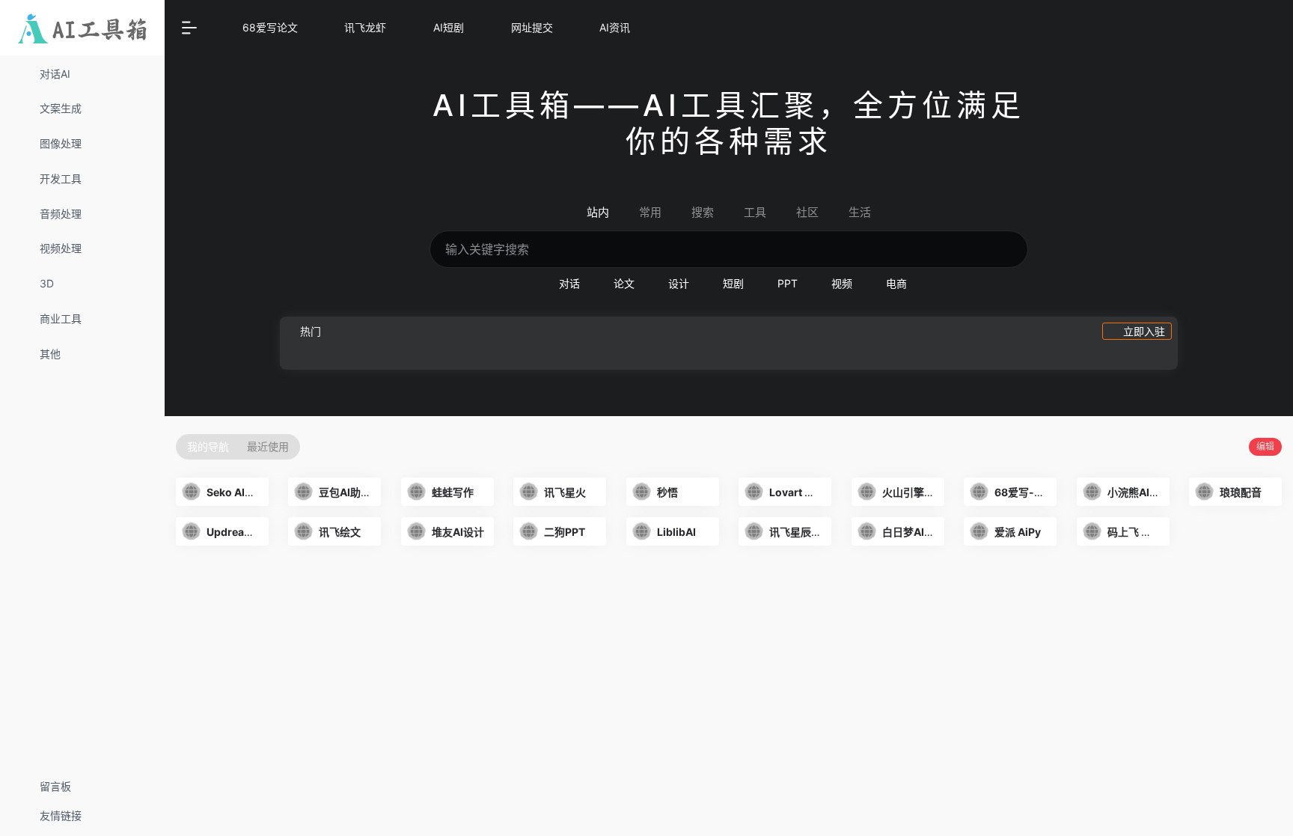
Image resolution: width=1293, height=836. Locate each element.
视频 (841, 283)
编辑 (1265, 446)
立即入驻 (1144, 331)
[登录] (1239, 28)
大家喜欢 (316, 570)
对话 (569, 283)
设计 (678, 283)
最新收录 (257, 570)
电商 (896, 283)
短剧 (733, 283)
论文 (624, 283)
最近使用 (268, 446)
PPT (787, 283)
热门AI (202, 570)
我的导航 (208, 446)
